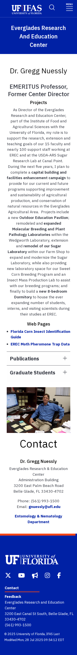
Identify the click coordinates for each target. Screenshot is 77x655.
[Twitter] (8, 574)
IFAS (49, 634)
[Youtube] (22, 574)
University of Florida (30, 634)
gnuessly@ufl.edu (44, 506)
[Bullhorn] (35, 574)
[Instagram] (48, 574)
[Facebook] (59, 574)
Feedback (13, 596)
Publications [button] (24, 358)
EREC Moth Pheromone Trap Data (40, 343)
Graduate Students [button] (32, 372)
